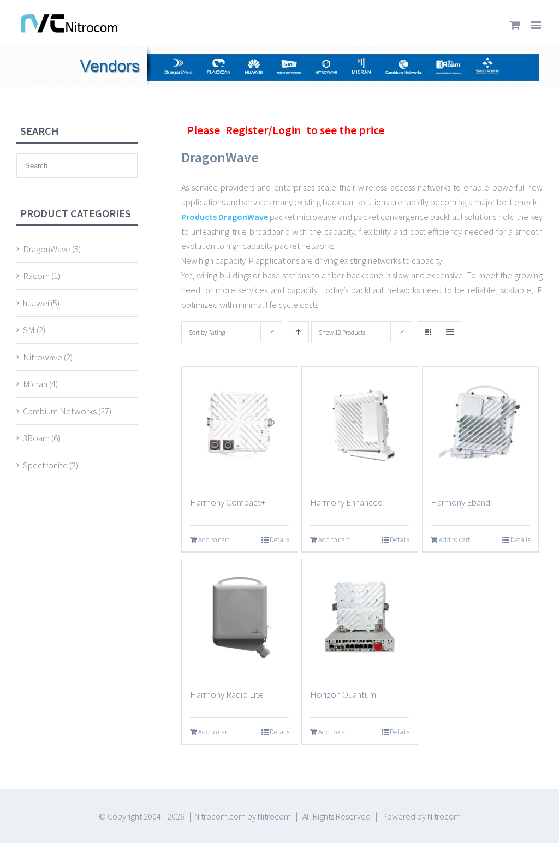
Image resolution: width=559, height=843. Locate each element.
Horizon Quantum (343, 694)
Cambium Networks (60, 411)
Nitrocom (274, 816)
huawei (36, 303)
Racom (36, 276)
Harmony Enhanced (346, 502)
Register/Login (263, 130)
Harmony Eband (460, 502)
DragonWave (46, 249)
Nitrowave (42, 357)
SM (29, 330)
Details (279, 539)
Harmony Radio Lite (227, 694)
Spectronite (45, 465)
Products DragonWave (224, 216)
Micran (35, 384)
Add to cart (213, 539)
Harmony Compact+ (228, 502)
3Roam (36, 438)
